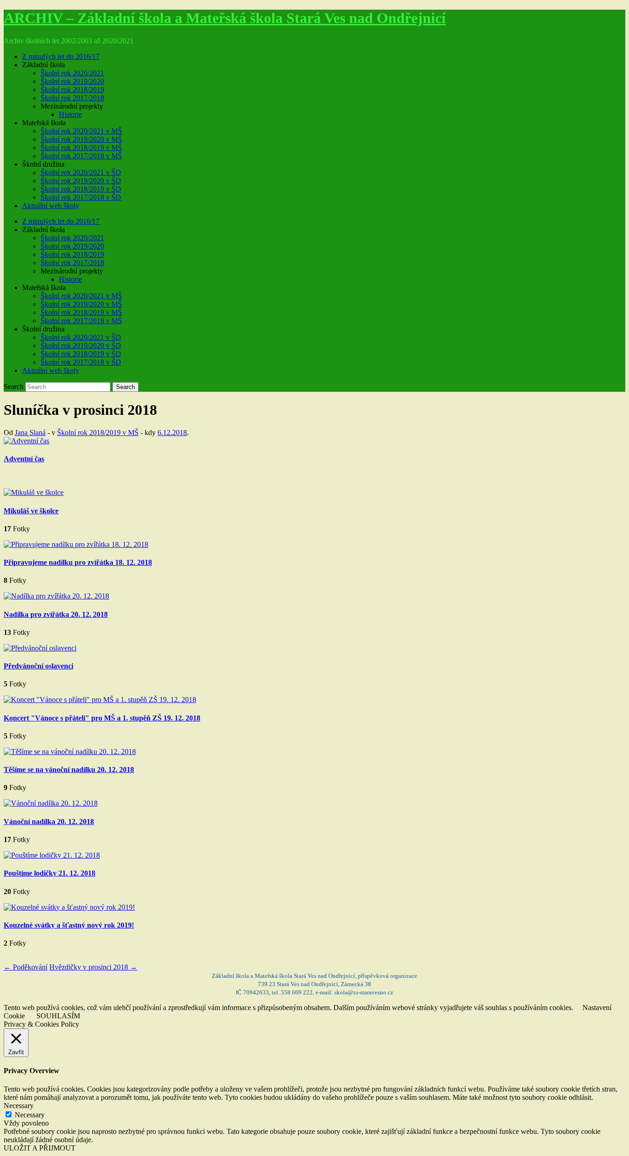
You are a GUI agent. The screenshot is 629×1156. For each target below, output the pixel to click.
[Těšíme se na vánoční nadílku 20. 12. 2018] (70, 751)
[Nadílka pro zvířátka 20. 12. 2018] (56, 596)
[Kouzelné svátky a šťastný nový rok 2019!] (69, 907)
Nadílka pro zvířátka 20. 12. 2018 (56, 614)
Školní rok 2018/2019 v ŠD (81, 189)
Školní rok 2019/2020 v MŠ (81, 139)
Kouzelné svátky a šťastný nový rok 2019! (69, 925)
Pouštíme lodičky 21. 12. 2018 (49, 873)
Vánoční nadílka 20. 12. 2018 (49, 821)
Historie (70, 114)
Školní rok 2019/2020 (72, 81)
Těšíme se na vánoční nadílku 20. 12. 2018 (69, 769)
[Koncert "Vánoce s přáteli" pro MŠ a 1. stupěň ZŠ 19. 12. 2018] (100, 699)
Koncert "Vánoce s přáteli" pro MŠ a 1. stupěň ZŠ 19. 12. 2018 (102, 718)
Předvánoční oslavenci (38, 666)
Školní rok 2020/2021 (72, 73)
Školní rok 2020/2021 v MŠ (81, 131)
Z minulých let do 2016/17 (60, 56)
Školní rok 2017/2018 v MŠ (81, 156)
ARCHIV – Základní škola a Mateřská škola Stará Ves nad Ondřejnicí (225, 18)
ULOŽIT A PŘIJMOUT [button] (40, 1148)
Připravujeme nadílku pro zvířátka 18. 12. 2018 (78, 562)
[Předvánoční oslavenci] (40, 648)
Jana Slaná (30, 432)
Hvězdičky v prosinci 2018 (93, 967)
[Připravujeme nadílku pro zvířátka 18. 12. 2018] (76, 544)
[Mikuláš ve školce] (34, 492)
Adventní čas (24, 459)
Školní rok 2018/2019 (72, 89)
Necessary (30, 1115)
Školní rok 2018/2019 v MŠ (81, 147)
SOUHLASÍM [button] (58, 1016)
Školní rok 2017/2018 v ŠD (81, 197)
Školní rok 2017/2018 (72, 98)
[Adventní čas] (26, 441)
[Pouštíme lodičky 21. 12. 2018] (52, 855)
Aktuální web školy (50, 205)
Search (13, 386)
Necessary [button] (19, 1106)
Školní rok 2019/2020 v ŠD (81, 181)
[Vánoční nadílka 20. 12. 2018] (51, 803)
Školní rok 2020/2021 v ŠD (81, 172)
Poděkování (25, 967)
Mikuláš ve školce (31, 511)
